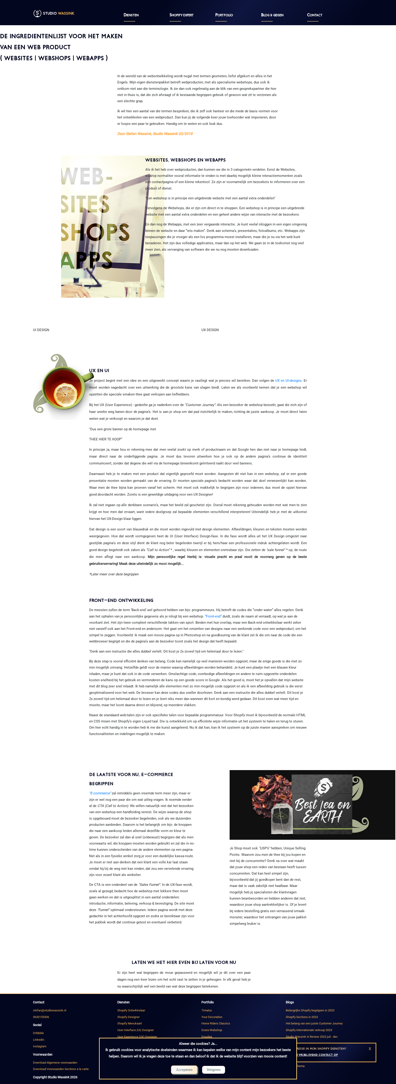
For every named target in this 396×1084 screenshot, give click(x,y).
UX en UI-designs (288, 381)
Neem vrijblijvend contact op (314, 1055)
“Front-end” (213, 616)
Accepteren (184, 1070)
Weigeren (213, 1070)
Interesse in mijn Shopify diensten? (318, 1049)
